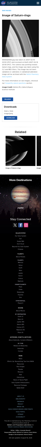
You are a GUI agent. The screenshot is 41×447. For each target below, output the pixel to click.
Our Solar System (20, 236)
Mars (20, 270)
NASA (2, 3)
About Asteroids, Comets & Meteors (20, 340)
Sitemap (20, 414)
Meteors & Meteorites (21, 346)
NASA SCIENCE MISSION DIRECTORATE (20, 409)
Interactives (20, 377)
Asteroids (20, 348)
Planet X (20, 303)
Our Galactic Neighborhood (11, 7)
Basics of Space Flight (20, 380)
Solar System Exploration (11, 3)
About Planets (20, 256)
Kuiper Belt (20, 241)
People (20, 369)
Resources (20, 364)
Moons (20, 308)
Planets (20, 254)
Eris (20, 297)
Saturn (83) (20, 324)
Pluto (20, 287)
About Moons (20, 311)
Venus (20, 265)
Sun (20, 238)
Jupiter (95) (20, 322)
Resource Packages (20, 385)
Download (10, 118)
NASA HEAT (20, 388)
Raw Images (6, 10)
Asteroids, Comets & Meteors (20, 337)
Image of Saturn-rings (13, 168)
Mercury (20, 262)
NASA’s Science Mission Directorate (20, 427)
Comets (20, 351)
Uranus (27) (20, 327)
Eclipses (20, 249)
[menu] (38, 3)
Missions (20, 372)
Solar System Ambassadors (20, 382)
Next (36, 196)
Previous (4, 196)
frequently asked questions (15, 83)
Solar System (20, 233)
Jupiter (20, 208)
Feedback (20, 401)
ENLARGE (7, 99)
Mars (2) (20, 319)
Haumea (20, 295)
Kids (20, 374)
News (20, 358)
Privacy (20, 404)
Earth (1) (20, 316)
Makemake (20, 292)
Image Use (20, 406)
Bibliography (20, 399)
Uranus (20, 278)
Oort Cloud (20, 244)
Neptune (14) (20, 330)
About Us (20, 396)
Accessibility (20, 417)
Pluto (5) (20, 332)
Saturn (20, 276)
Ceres (20, 289)
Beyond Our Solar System (20, 246)
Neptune (20, 281)
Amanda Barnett (25, 430)
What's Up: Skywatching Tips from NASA (20, 361)
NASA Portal (20, 411)
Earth (20, 268)
